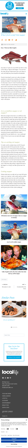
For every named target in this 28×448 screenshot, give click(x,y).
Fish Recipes (4, 279)
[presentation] (14, 309)
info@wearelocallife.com (7, 387)
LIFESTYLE (4, 398)
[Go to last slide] (4, 313)
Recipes (9, 33)
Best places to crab (6, 286)
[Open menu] (26, 14)
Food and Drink (4, 33)
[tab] (11, 327)
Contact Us (4, 416)
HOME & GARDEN (6, 396)
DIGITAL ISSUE (5, 407)
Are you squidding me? (9, 320)
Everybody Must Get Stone (21, 286)
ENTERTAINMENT (6, 403)
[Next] (24, 313)
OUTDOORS (5, 400)
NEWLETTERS (5, 405)
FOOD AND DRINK (6, 393)
